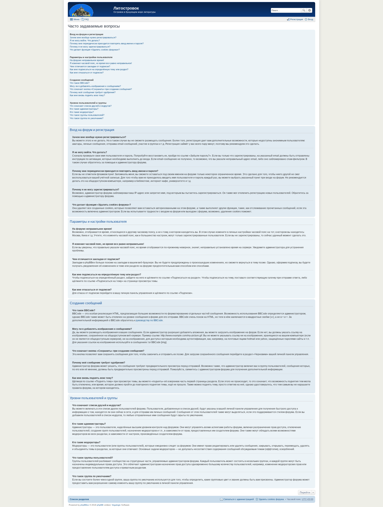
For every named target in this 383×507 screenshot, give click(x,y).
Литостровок (126, 8)
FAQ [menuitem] (86, 19)
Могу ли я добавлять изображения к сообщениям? (95, 86)
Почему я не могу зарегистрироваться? (90, 46)
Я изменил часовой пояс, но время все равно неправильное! (101, 63)
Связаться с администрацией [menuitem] (239, 499)
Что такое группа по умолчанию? (86, 118)
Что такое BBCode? (79, 83)
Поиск (304, 10)
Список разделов (79, 499)
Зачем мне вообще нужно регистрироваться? (93, 37)
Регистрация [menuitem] (296, 19)
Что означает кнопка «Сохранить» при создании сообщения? (101, 89)
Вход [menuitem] (310, 19)
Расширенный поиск (309, 10)
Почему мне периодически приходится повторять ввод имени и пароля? (107, 43)
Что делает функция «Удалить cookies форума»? (95, 49)
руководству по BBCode (149, 320)
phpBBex (84, 505)
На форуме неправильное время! (87, 60)
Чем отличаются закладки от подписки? (90, 66)
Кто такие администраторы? (84, 109)
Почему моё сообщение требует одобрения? (92, 92)
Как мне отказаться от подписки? (87, 72)
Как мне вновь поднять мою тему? (87, 95)
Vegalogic (116, 505)
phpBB (100, 505)
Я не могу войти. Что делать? (85, 40)
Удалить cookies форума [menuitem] (271, 499)
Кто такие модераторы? (82, 112)
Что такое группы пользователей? (87, 115)
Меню (76, 19)
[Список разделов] (91, 10)
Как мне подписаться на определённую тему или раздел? (99, 69)
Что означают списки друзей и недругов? (91, 106)
